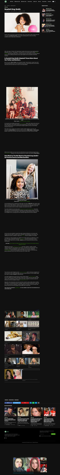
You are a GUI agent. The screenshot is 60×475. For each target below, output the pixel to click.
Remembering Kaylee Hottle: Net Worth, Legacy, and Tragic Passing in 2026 (23, 405)
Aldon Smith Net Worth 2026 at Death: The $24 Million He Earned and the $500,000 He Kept (49, 406)
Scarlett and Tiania (32, 276)
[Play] (43, 451)
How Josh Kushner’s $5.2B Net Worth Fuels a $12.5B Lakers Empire (50, 21)
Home (5, 5)
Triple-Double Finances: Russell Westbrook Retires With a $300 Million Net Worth (50, 11)
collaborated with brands (17, 246)
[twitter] (6, 423)
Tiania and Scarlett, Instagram (25, 121)
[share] (38, 443)
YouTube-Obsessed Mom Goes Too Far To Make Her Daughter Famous (26, 443)
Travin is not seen (23, 123)
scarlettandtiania (22, 238)
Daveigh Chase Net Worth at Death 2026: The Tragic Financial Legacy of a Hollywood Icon (36, 406)
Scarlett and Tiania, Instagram (24, 201)
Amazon (23, 235)
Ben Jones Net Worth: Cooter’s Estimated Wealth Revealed (50, 31)
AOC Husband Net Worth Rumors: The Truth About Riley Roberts (50, 26)
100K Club (8, 5)
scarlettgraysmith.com (24, 279)
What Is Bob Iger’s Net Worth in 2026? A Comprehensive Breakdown (50, 16)
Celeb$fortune (17, 287)
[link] (14, 444)
